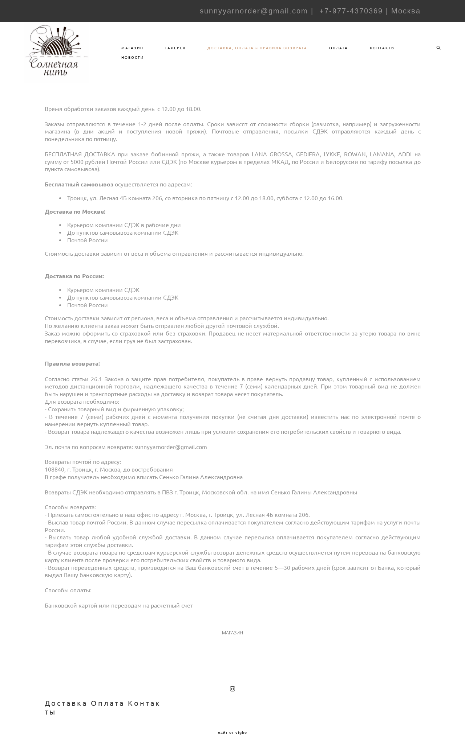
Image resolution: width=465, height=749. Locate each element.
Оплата (108, 703)
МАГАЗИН (132, 48)
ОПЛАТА (338, 48)
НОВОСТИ (132, 57)
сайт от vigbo (232, 732)
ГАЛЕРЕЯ (175, 48)
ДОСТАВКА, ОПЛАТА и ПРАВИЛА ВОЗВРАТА (257, 48)
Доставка (66, 703)
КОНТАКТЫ (382, 48)
